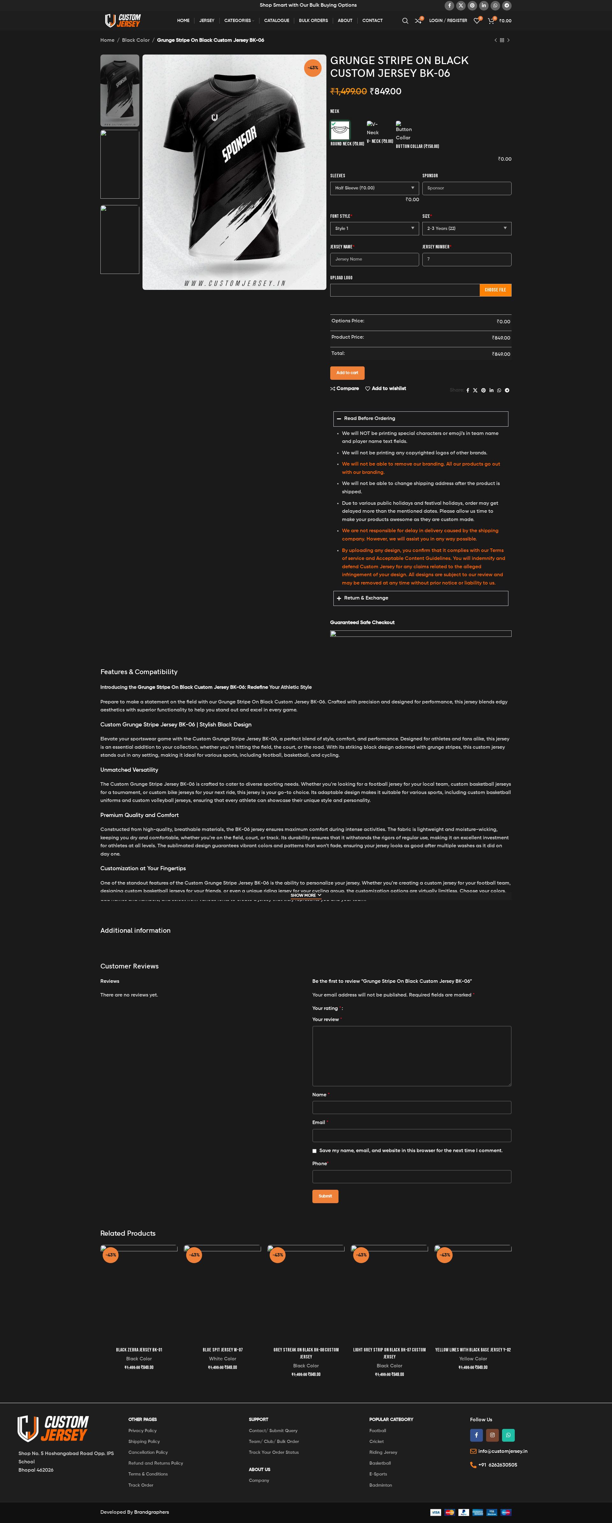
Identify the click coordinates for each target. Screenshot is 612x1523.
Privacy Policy (142, 1431)
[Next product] (508, 40)
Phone (320, 1163)
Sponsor (430, 176)
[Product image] (139, 1294)
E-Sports (378, 1474)
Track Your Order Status (274, 1452)
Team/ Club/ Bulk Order (274, 1441)
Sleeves (337, 176)
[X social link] (461, 6)
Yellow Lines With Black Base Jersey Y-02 (473, 1350)
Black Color (135, 40)
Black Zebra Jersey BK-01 (139, 1350)
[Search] (405, 20)
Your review (327, 1019)
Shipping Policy (144, 1441)
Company (259, 1480)
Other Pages (142, 1419)
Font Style (341, 216)
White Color (222, 1359)
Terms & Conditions (148, 1474)
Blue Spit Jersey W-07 (223, 1350)
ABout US (259, 1470)
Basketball (380, 1463)
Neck (334, 111)
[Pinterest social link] (472, 6)
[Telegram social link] (507, 6)
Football (377, 1431)
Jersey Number (437, 247)
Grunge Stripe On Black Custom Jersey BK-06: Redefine (203, 687)
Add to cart (347, 373)
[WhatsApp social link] (495, 6)
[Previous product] (495, 40)
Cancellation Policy (148, 1452)
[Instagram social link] (492, 1435)
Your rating (326, 1008)
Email (320, 1122)
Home (107, 40)
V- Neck (380, 141)
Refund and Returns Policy (155, 1463)
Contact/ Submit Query (273, 1431)
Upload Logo (341, 278)
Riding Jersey (383, 1452)
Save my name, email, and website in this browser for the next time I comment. (411, 1150)
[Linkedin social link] (484, 6)
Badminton (380, 1485)
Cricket (376, 1441)
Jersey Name (342, 247)
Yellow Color (473, 1359)
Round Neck (347, 144)
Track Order (140, 1485)
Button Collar (417, 146)
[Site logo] (124, 20)
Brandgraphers (151, 1512)
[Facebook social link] (449, 6)
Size (427, 216)
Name (321, 1095)
